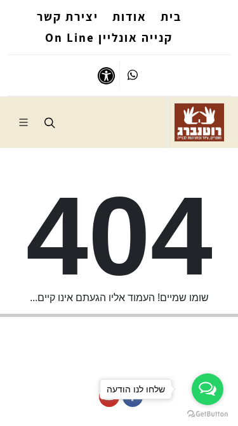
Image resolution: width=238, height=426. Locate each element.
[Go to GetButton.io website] (207, 413)
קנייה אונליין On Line (109, 37)
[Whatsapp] (132, 75)
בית (171, 16)
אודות (129, 16)
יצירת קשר (67, 16)
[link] (199, 122)
